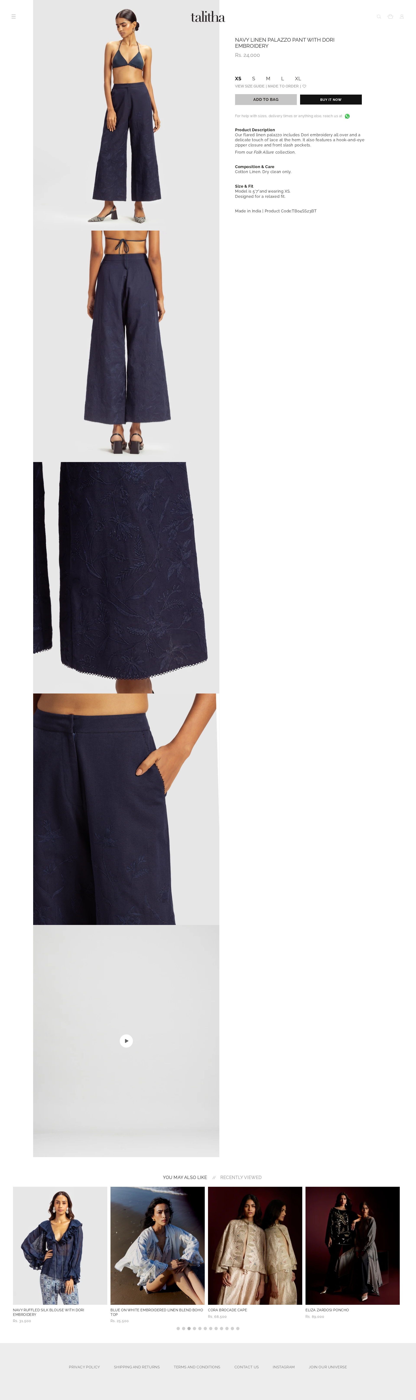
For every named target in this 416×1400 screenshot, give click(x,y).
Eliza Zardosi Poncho (230, 1310)
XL (298, 78)
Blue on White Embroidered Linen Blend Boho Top (59, 1312)
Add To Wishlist (304, 86)
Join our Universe (328, 1367)
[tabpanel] (60, 1255)
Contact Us (246, 1367)
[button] (379, 16)
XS (238, 78)
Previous (10, 1258)
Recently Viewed (241, 1177)
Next (406, 1258)
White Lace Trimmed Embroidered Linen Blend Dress (352, 1312)
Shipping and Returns (137, 1367)
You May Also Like (185, 1177)
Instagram (284, 1367)
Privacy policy (84, 1367)
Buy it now (331, 100)
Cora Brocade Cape (130, 1310)
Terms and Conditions (197, 1367)
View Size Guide (250, 86)
